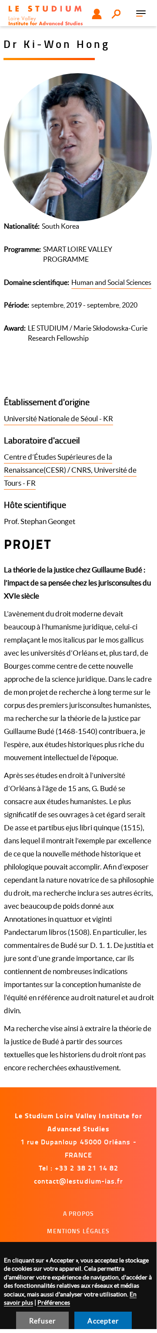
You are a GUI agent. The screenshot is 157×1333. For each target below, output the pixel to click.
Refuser (42, 1321)
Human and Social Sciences (111, 282)
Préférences (53, 1302)
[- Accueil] (46, 15)
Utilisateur (97, 14)
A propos (78, 1213)
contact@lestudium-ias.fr (79, 1181)
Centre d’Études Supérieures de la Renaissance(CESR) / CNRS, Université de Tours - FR (70, 470)
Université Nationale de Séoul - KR (58, 418)
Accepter (103, 1321)
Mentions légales (78, 1231)
